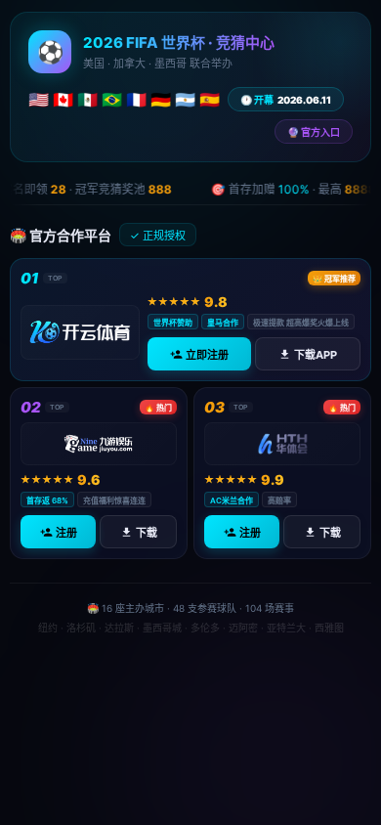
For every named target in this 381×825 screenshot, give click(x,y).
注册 (66, 533)
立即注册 (207, 355)
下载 (146, 533)
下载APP (315, 355)
